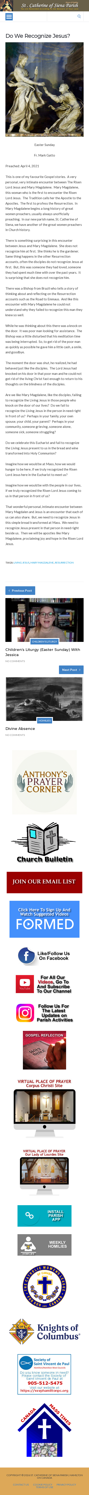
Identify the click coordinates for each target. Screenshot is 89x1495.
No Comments (15, 661)
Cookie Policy (42, 1484)
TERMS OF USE (44, 1487)
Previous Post (22, 590)
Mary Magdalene (42, 562)
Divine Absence (20, 728)
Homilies (45, 720)
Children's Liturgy (44, 641)
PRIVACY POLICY (66, 1484)
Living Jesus (21, 562)
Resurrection (64, 562)
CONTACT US (21, 1484)
